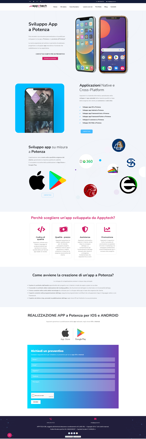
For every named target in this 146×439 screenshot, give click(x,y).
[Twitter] (33, 1)
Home (55, 7)
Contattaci (86, 131)
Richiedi (35, 402)
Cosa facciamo (74, 7)
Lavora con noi (87, 7)
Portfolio (98, 7)
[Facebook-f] (37, 1)
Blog (106, 7)
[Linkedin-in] (30, 1)
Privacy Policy (69, 436)
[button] (9, 435)
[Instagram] (40, 1)
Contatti (113, 7)
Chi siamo (63, 7)
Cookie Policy (77, 436)
